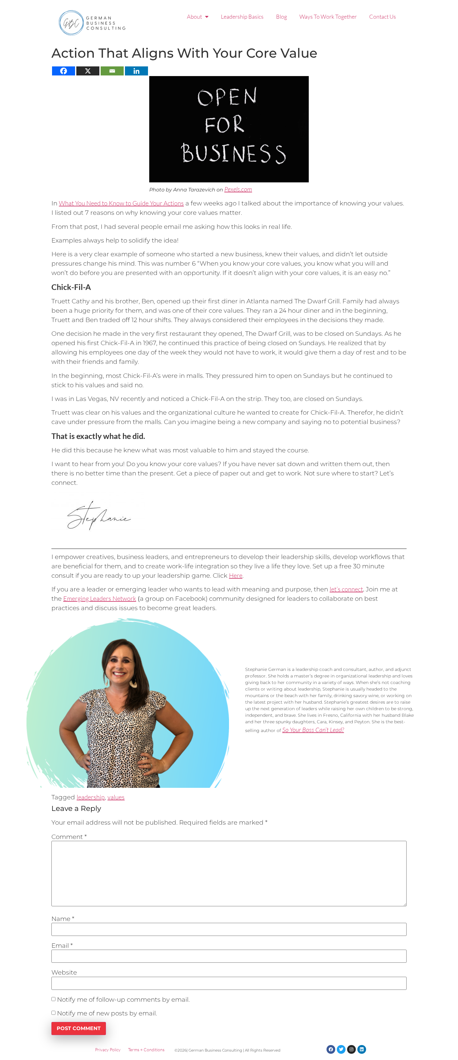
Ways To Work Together (328, 16)
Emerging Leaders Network (99, 598)
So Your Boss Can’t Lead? (313, 730)
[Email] (112, 70)
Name (62, 919)
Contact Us (382, 16)
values (116, 797)
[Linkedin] (136, 70)
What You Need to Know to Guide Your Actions (121, 203)
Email (62, 945)
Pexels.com (238, 189)
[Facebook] (63, 70)
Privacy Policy (108, 1049)
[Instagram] (351, 1049)
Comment (69, 837)
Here (235, 575)
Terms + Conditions (146, 1049)
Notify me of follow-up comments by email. (123, 999)
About (194, 16)
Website (64, 972)
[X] (87, 70)
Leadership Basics (242, 16)
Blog (281, 16)
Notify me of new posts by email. (107, 1013)
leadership (91, 797)
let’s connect (346, 589)
